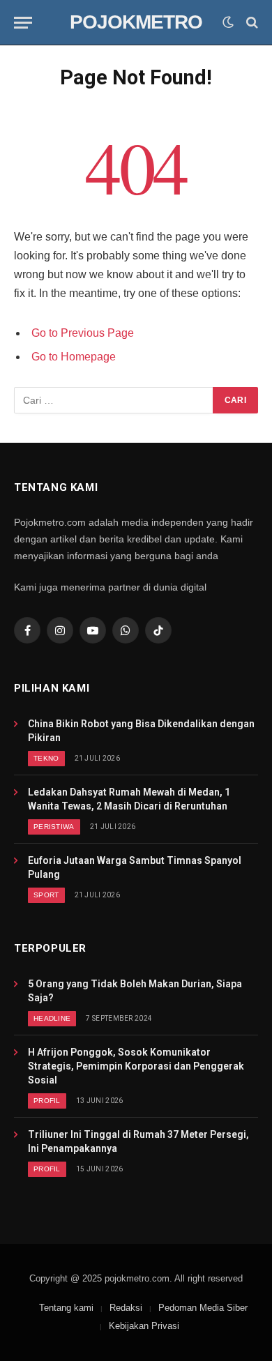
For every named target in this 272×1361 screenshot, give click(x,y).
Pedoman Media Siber (203, 1307)
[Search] (250, 22)
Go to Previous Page (82, 333)
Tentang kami (66, 1307)
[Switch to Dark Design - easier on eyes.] (228, 22)
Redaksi (125, 1307)
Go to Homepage (73, 357)
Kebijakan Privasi (144, 1326)
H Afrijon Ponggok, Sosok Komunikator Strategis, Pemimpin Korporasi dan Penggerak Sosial (136, 1066)
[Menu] (23, 22)
